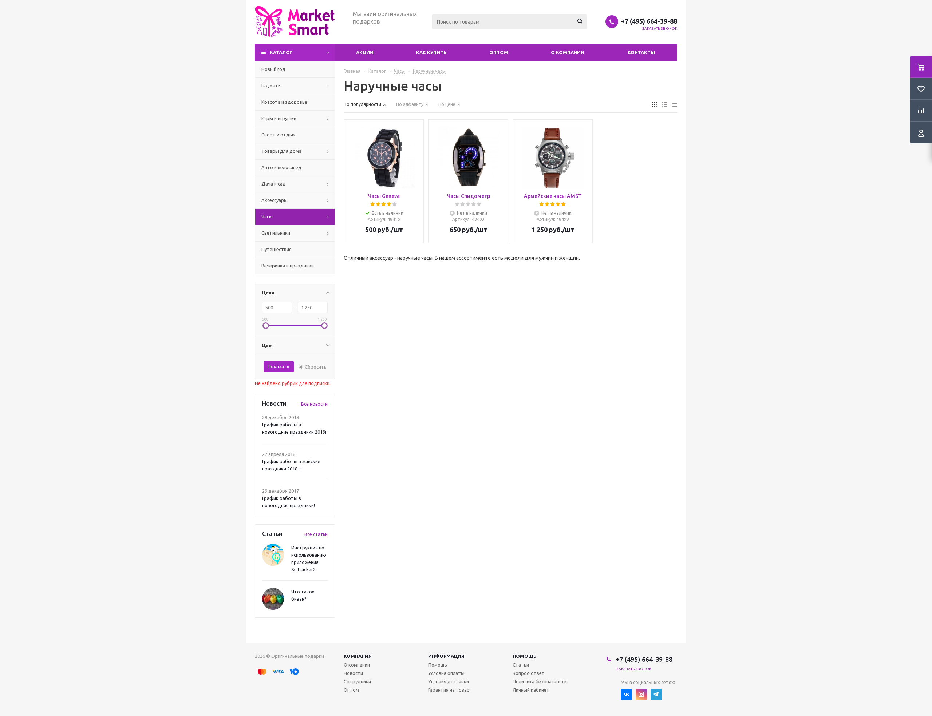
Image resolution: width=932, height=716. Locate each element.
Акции (365, 52)
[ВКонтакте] (626, 694)
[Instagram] (641, 694)
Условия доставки (448, 681)
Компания (358, 656)
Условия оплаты (446, 673)
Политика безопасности (540, 681)
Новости (353, 673)
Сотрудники (357, 681)
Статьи (521, 664)
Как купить (431, 52)
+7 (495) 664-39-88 (649, 21)
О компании (567, 52)
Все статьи (316, 534)
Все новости (314, 404)
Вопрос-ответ (529, 673)
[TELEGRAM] (656, 694)
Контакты (641, 52)
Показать (278, 366)
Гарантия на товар (449, 689)
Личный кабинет (531, 689)
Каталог (281, 52)
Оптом (498, 52)
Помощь (525, 656)
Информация (446, 656)
